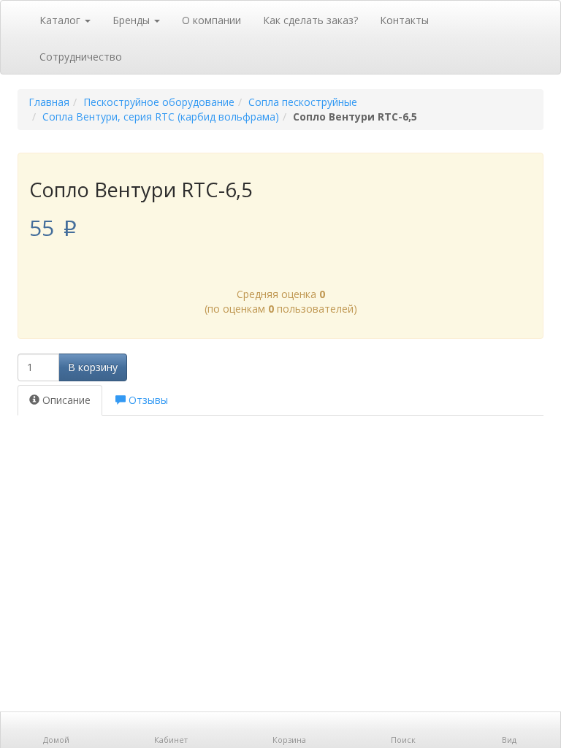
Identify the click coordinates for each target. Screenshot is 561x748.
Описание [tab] (65, 400)
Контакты (404, 20)
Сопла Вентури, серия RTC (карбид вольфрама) (160, 116)
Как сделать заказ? (310, 20)
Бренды (132, 20)
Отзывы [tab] (147, 400)
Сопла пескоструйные (302, 102)
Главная (48, 102)
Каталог (61, 20)
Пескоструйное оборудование (158, 102)
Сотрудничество (80, 57)
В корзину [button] (93, 367)
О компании (211, 20)
